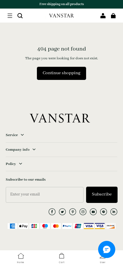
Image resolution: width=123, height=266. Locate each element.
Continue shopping (61, 73)
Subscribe (102, 194)
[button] (10, 16)
